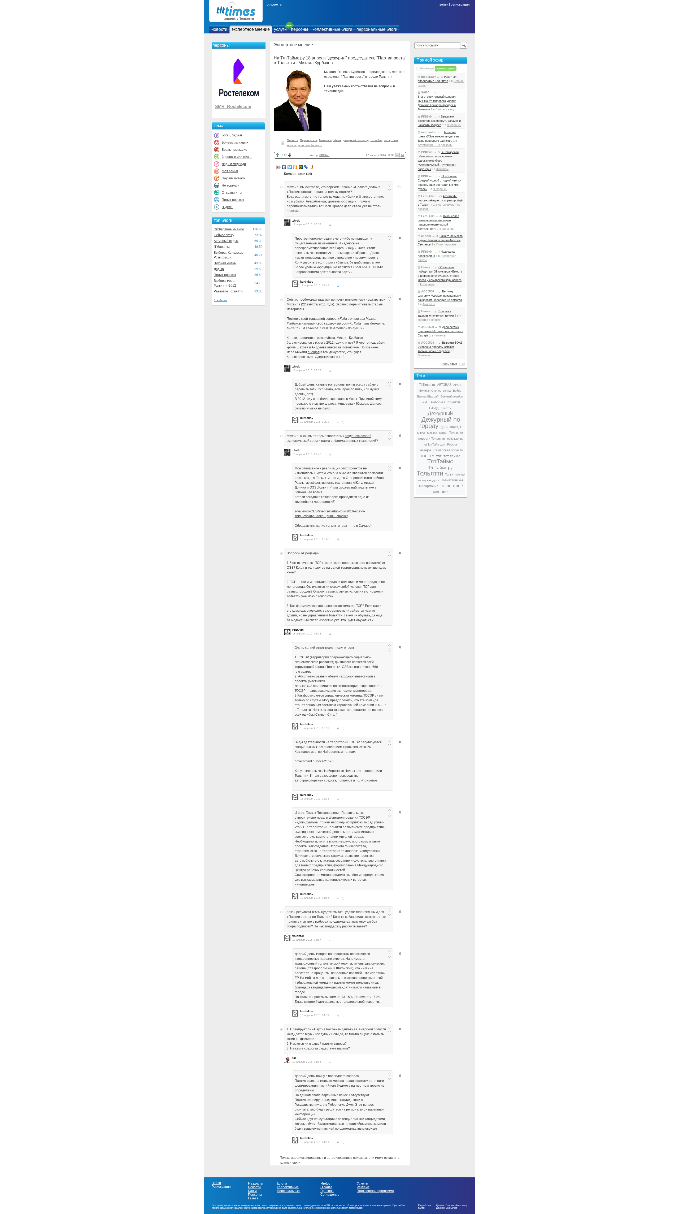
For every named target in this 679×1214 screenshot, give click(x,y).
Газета (253, 1198)
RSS (462, 363)
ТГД (423, 456)
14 (402, 155)
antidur (426, 235)
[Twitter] (290, 167)
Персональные (288, 1191)
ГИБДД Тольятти (440, 408)
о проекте (274, 4)
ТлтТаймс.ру (440, 467)
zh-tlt (296, 220)
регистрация (460, 4)
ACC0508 (427, 291)
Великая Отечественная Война (440, 390)
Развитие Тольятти (228, 291)
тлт (438, 456)
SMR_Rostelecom (233, 106)
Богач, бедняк (232, 135)
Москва (432, 432)
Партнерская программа (375, 1191)
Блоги (252, 1191)
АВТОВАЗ (444, 385)
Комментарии (445, 68)
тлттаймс (376, 140)
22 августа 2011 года (317, 304)
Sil (294, 1058)
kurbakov (306, 281)
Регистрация (221, 1187)
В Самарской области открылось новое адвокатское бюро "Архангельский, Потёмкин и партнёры (438, 160)
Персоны (255, 1194)
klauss (425, 267)
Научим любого (233, 178)
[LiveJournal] (306, 167)
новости (219, 29)
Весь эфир (449, 363)
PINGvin (324, 155)
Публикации (425, 68)
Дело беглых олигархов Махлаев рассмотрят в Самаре (440, 331)
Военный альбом (452, 396)
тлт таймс (451, 456)
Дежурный (440, 413)
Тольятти (292, 140)
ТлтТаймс (440, 461)
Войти (216, 1183)
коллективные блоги (332, 29)
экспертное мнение (251, 29)
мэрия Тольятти (451, 433)
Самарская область (448, 450)
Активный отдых (226, 241)
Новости (254, 1187)
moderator (428, 76)
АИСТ (457, 384)
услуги (280, 29)
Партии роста (352, 77)
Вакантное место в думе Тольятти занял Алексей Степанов (440, 240)
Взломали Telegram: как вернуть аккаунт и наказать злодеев (439, 121)
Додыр (219, 269)
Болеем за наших (235, 142)
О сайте (326, 1187)
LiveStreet (451, 1208)
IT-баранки (222, 247)
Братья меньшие (234, 150)
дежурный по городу (356, 140)
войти (443, 4)
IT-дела (227, 207)
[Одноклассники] (295, 167)
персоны (299, 29)
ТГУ (431, 456)
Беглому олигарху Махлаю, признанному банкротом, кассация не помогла (440, 295)
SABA (425, 92)
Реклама (363, 1187)
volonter (298, 935)
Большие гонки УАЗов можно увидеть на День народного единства (438, 136)
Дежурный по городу (439, 422)
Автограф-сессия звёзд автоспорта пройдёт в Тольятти (440, 200)
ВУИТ (424, 402)
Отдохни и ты (232, 193)
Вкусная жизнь (225, 263)
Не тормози (231, 185)
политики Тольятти (310, 145)
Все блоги (220, 300)
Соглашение (330, 1194)
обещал (314, 352)
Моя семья (230, 171)
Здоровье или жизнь (237, 157)
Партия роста (308, 140)
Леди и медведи (234, 164)
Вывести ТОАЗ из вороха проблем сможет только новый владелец (440, 347)
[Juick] (312, 167)
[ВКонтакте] (284, 167)
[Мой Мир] (301, 167)
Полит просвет (233, 200)
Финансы (442, 169)
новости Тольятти (431, 438)
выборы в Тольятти (445, 402)
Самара (424, 450)
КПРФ (421, 432)
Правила (327, 1191)
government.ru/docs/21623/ (314, 761)
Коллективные (288, 1187)
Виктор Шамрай (427, 396)
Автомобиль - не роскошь (435, 144)
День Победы (451, 427)
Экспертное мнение (229, 229)
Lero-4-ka (427, 196)
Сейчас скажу (224, 235)
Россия (452, 444)
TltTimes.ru (427, 385)
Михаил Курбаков (330, 140)
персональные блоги (376, 29)
